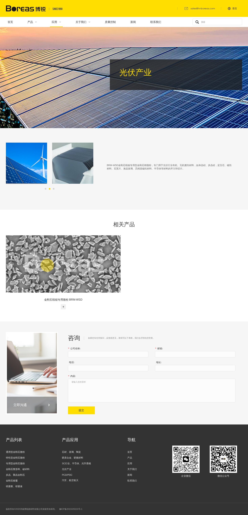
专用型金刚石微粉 (15, 463)
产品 (129, 457)
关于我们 (132, 469)
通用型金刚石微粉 (15, 452)
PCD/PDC (67, 475)
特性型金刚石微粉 (15, 457)
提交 (81, 410)
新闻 (129, 475)
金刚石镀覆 (12, 480)
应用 (129, 463)
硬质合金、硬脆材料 (72, 457)
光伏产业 (66, 469)
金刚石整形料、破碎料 (18, 469)
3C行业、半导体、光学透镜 (76, 463)
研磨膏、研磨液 (14, 486)
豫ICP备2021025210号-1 (70, 509)
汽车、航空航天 (70, 480)
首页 (129, 452)
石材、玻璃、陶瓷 (71, 452)
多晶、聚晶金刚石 (15, 475)
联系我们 (132, 480)
